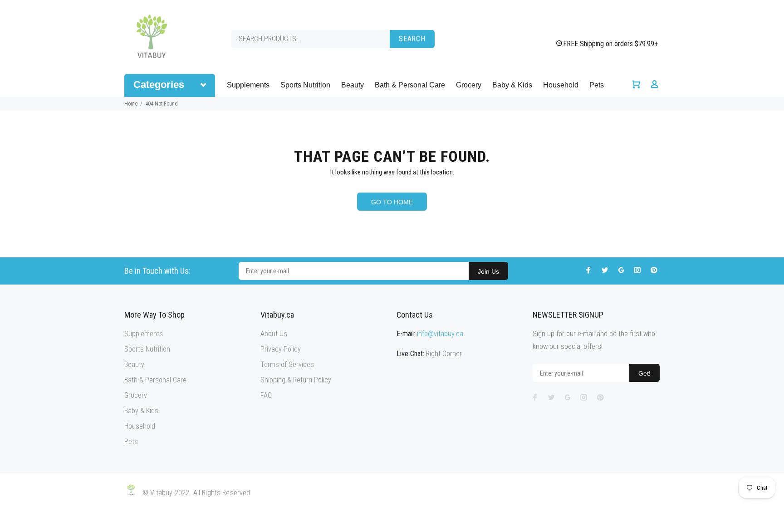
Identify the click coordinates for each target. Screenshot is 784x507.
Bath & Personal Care (410, 85)
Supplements (248, 85)
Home (130, 104)
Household (560, 85)
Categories (158, 84)
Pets (596, 85)
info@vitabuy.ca (440, 333)
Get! (644, 373)
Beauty (352, 85)
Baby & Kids (512, 85)
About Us (273, 333)
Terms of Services (287, 364)
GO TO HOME (392, 202)
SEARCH (412, 38)
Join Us (488, 271)
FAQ (266, 395)
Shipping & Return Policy (295, 380)
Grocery (468, 85)
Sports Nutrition (305, 85)
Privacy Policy (280, 349)
